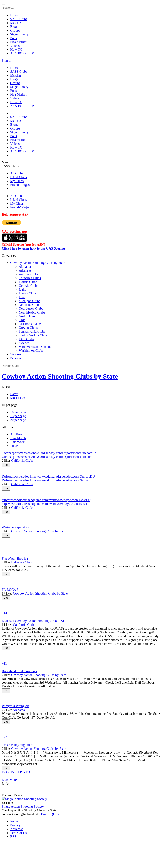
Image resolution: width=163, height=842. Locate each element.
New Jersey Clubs (31, 308)
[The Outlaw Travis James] (81, 473)
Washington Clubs (31, 350)
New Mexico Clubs (32, 312)
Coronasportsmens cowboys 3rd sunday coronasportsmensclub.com (47, 457)
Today (14, 445)
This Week (17, 442)
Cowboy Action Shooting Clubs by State (37, 263)
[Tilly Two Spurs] (81, 602)
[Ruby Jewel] (81, 652)
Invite (14, 821)
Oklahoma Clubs (30, 324)
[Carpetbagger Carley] (81, 609)
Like (5, 464)
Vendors (15, 354)
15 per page (18, 416)
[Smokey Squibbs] (81, 578)
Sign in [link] (6, 60)
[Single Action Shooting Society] (81, 799)
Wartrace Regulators (15, 527)
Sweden (24, 343)
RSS (13, 836)
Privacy (15, 825)
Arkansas (25, 270)
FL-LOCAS (10, 589)
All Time (16, 434)
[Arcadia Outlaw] (81, 606)
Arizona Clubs (28, 274)
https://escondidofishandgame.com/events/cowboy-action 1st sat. (45, 504)
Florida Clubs (28, 282)
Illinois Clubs (28, 293)
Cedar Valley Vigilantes (17, 745)
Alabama (25, 266)
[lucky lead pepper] (81, 539)
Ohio (22, 320)
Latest (14, 394)
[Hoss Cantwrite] (81, 547)
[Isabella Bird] (81, 660)
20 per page (18, 420)
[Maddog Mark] (81, 469)
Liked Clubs (18, 177)
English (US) (50, 814)
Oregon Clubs (28, 327)
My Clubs (17, 181)
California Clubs (30, 278)
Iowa (22, 297)
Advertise (16, 829)
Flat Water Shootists (15, 558)
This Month (18, 438)
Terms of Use (19, 833)
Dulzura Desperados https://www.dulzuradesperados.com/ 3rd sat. (46, 480)
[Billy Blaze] (81, 730)
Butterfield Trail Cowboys (19, 671)
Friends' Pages (20, 185)
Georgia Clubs (28, 285)
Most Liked (18, 398)
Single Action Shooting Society (23, 806)
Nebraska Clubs (29, 305)
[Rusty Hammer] (81, 695)
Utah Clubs (26, 339)
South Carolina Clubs (33, 335)
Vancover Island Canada (35, 347)
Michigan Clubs (29, 301)
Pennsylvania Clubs (32, 331)
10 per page (18, 412)
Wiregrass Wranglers (15, 706)
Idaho (22, 289)
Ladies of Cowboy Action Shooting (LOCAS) (33, 621)
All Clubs (16, 173)
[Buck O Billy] (81, 733)
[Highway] (81, 543)
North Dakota (28, 316)
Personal (16, 358)
